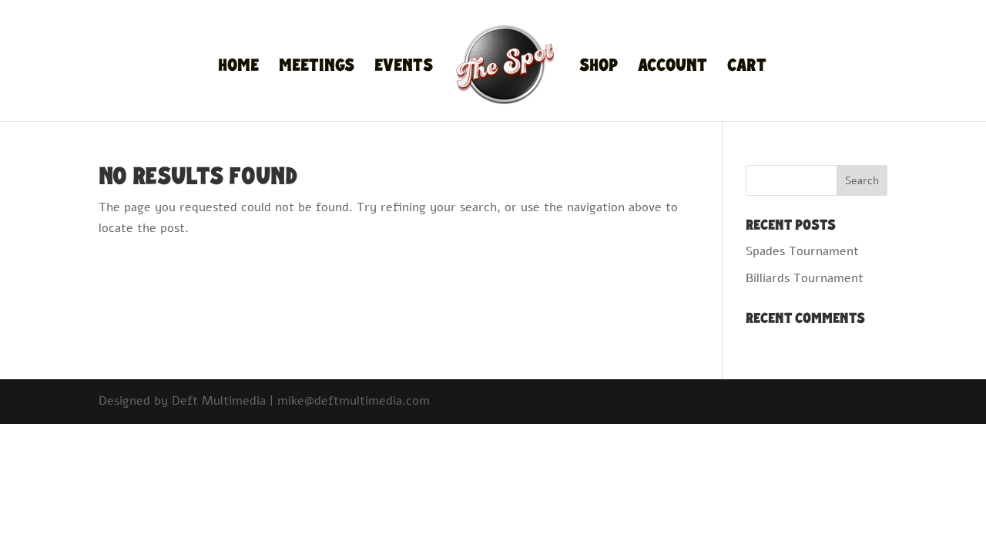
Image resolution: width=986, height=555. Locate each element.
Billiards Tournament (805, 278)
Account (672, 68)
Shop (598, 68)
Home (238, 68)
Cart (746, 68)
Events (403, 68)
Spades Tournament (802, 251)
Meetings (316, 68)
